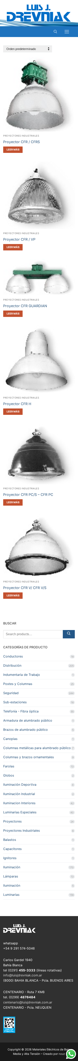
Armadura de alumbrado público (27, 720)
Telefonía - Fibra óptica (21, 711)
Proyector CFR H (17, 404)
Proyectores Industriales (21, 135)
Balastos (9, 840)
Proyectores (12, 821)
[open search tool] (55, 31)
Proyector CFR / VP (19, 239)
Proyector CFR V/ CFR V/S (24, 588)
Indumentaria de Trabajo (21, 675)
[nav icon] (66, 31)
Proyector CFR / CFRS (21, 142)
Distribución (12, 665)
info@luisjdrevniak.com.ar (22, 975)
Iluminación (11, 867)
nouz (62, 1053)
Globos (8, 775)
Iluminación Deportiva (19, 784)
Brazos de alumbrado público (25, 730)
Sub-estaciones (15, 702)
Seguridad (11, 693)
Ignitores (9, 858)
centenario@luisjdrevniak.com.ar (27, 1002)
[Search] (69, 634)
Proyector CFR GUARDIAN (25, 306)
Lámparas (10, 876)
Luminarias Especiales (19, 812)
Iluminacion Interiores (19, 803)
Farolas (8, 766)
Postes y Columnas (17, 684)
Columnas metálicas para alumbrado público (37, 748)
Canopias (10, 739)
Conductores (13, 656)
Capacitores (12, 849)
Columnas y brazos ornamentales (28, 757)
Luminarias (11, 895)
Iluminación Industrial (19, 794)
